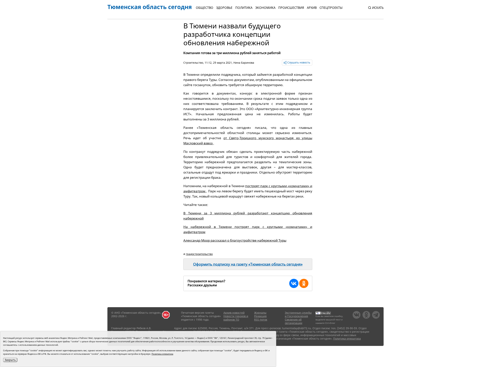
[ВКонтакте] (293, 283)
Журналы (260, 312)
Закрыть (10, 360)
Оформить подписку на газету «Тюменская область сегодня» (248, 264)
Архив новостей (234, 312)
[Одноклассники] (303, 283)
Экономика (265, 8)
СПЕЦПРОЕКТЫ (331, 8)
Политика (243, 8)
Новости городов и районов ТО (235, 317)
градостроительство (199, 254)
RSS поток (260, 319)
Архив (312, 8)
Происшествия (291, 8)
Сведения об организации (293, 321)
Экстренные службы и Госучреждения (298, 314)
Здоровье (224, 8)
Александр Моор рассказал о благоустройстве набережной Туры (234, 240)
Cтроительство (193, 62)
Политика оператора (347, 338)
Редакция (260, 316)
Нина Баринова (243, 62)
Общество (204, 8)
